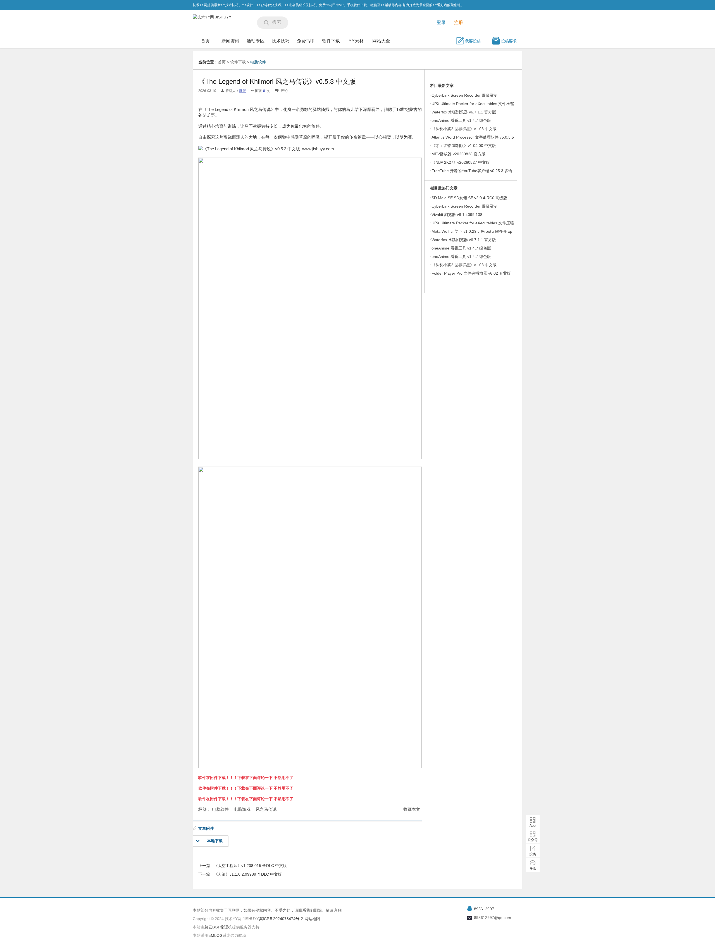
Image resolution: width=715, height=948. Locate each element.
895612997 (484, 909)
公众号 (533, 840)
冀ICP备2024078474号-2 (281, 918)
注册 (458, 22)
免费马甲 (306, 41)
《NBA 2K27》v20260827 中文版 (461, 162)
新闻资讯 (230, 41)
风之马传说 (266, 809)
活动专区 (255, 41)
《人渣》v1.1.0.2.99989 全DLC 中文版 (248, 874)
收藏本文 (411, 809)
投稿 (532, 854)
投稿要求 (509, 41)
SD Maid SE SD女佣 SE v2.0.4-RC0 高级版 (469, 198)
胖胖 (242, 91)
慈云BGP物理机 (218, 927)
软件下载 (331, 41)
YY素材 (356, 41)
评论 (532, 868)
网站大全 (381, 41)
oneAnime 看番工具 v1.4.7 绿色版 (461, 120)
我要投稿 (473, 41)
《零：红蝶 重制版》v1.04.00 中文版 (464, 145)
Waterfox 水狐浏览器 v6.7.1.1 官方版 (464, 112)
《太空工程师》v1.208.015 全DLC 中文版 (250, 865)
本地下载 (215, 840)
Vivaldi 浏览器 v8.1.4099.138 (457, 214)
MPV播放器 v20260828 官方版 (458, 154)
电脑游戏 (242, 809)
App (533, 826)
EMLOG (215, 935)
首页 (205, 41)
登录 (441, 22)
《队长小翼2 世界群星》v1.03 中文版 (464, 129)
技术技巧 (281, 41)
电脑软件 (258, 62)
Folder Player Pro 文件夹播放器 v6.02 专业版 (471, 273)
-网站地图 (311, 918)
